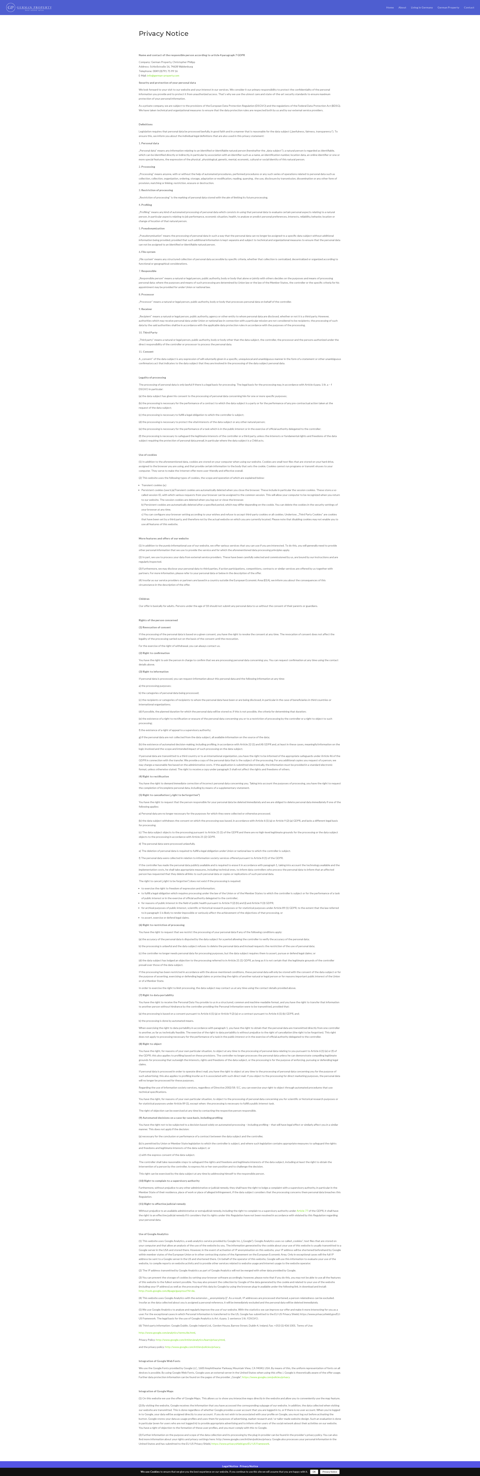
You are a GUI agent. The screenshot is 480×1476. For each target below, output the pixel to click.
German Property (448, 7)
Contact (469, 7)
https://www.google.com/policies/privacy (266, 1377)
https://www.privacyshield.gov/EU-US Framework (240, 1443)
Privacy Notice (249, 1466)
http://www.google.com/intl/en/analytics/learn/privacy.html (190, 1339)
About (402, 7)
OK (314, 1472)
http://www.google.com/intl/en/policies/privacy (192, 1346)
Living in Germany (422, 7)
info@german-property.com (163, 75)
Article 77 (302, 1210)
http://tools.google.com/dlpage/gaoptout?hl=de (167, 1290)
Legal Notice (230, 1466)
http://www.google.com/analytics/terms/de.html (167, 1332)
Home (390, 7)
